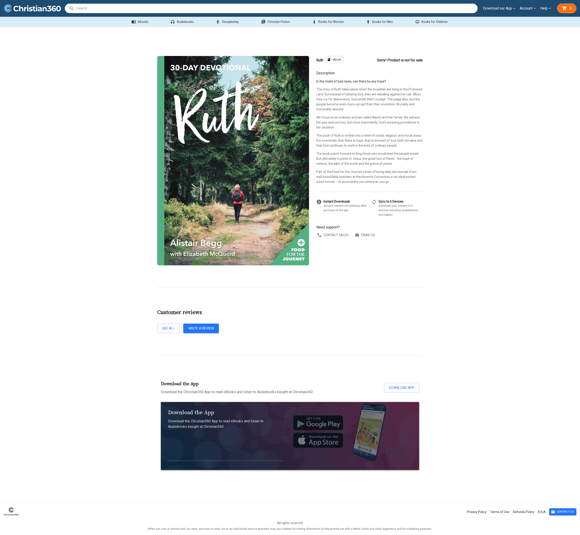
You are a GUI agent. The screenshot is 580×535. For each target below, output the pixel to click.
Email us (368, 235)
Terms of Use (499, 512)
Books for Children (431, 21)
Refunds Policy (523, 512)
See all (168, 328)
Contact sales (336, 235)
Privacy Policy (476, 512)
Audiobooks (182, 21)
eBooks (139, 21)
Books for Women (328, 21)
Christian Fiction (275, 21)
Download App (401, 388)
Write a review (201, 328)
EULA (542, 512)
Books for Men (379, 21)
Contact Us (562, 512)
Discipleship (227, 21)
